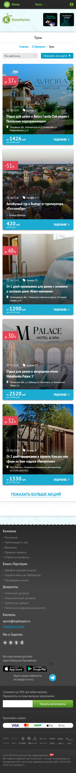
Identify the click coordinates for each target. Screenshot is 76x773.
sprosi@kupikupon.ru (16, 621)
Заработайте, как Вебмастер (23, 575)
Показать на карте (55, 56)
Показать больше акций (36, 494)
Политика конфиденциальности (25, 608)
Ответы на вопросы (17, 557)
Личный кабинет (71, 4)
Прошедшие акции (17, 580)
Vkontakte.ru (11, 642)
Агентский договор (17, 593)
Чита (38, 4)
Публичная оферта (17, 603)
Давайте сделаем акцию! (20, 570)
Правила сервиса (15, 552)
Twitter (16, 642)
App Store (13, 668)
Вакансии (11, 547)
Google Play (36, 668)
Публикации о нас (16, 542)
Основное (11, 537)
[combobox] (20, 56)
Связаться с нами (14, 626)
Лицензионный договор (20, 598)
